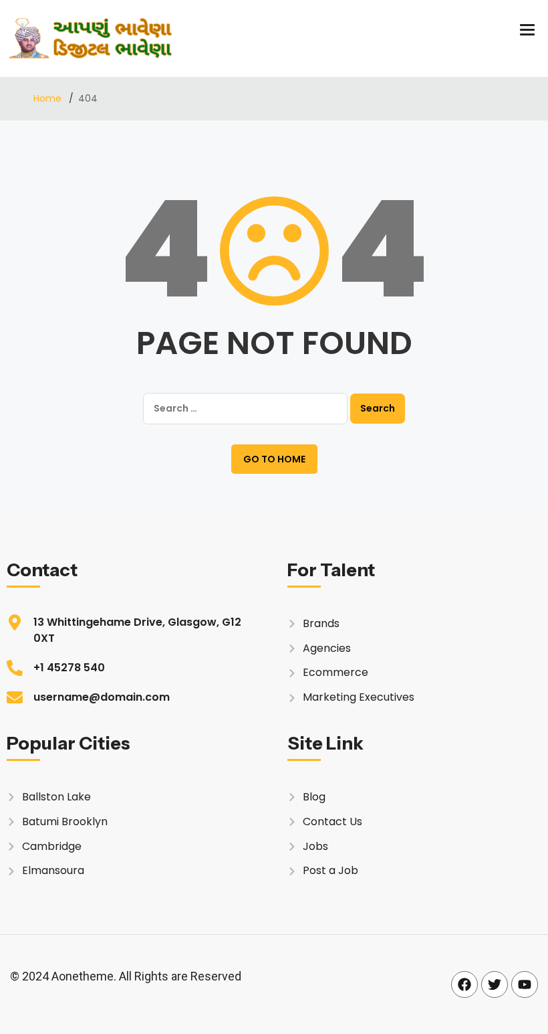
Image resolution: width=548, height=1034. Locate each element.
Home (48, 98)
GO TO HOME (274, 459)
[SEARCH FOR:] (245, 408)
